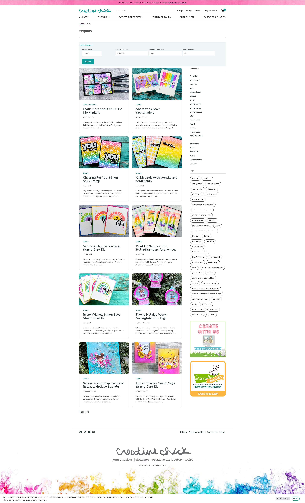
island (192, 124)
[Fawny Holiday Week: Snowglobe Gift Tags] (157, 289)
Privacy (183, 432)
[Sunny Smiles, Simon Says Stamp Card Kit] (104, 221)
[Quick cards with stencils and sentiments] (157, 152)
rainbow (210, 273)
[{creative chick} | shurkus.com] (95, 11)
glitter (218, 226)
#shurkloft (194, 76)
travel (192, 156)
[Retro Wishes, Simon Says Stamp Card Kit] (104, 289)
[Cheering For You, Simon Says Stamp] (104, 152)
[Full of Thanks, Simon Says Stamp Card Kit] (157, 358)
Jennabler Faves (161, 17)
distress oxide (212, 194)
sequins (195, 283)
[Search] (118, 11)
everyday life (195, 120)
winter (212, 315)
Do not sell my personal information (25, 500)
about (198, 10)
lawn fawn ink (215, 257)
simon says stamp (209, 283)
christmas (207, 179)
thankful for (194, 152)
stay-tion (216, 299)
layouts (193, 128)
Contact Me (212, 432)
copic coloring (197, 189)
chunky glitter (197, 184)
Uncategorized (196, 160)
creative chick (195, 104)
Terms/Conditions (197, 432)
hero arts (195, 236)
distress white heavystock (201, 215)
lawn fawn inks (197, 262)
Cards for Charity (215, 17)
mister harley (195, 132)
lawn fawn (210, 241)
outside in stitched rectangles (212, 268)
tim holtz (208, 304)
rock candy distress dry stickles (203, 278)
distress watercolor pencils (201, 210)
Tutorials (104, 17)
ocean (194, 268)
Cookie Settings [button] (282, 499)
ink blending (196, 241)
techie (192, 148)
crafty (192, 100)
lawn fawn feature (198, 257)
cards (86, 105)
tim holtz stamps (198, 309)
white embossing (198, 315)
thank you (195, 304)
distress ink (212, 189)
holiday (207, 236)
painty (192, 140)
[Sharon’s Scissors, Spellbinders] (157, 84)
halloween (212, 231)
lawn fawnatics (197, 247)
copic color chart (213, 184)
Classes (84, 17)
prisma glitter (197, 273)
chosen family (195, 92)
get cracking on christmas (201, 226)
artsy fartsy (194, 80)
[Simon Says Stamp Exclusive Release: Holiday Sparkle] (104, 358)
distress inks (196, 194)
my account (211, 10)
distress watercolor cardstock (202, 205)
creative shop (195, 108)
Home (81, 24)
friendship (212, 220)
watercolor (213, 309)
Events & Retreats (130, 17)
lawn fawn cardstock (199, 252)
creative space (196, 112)
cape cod (193, 84)
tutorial (93, 105)
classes (193, 96)
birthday (195, 179)
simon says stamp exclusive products (205, 289)
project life (194, 144)
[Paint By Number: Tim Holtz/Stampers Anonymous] (157, 221)
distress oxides (197, 199)
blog (188, 10)
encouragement (197, 220)
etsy (192, 116)
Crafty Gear (187, 17)
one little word (196, 136)
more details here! (177, 2)
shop (180, 10)
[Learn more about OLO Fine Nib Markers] (104, 84)
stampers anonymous (200, 299)
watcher (193, 164)
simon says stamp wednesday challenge (206, 294)
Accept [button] (295, 499)
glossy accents (197, 231)
